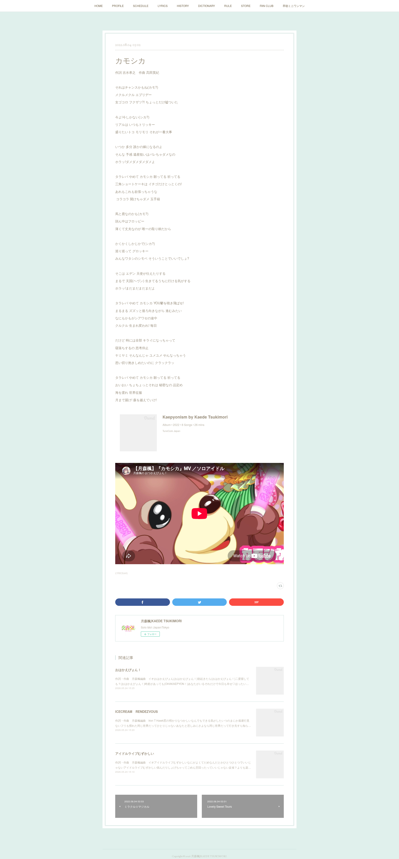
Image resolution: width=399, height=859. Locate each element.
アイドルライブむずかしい (134, 753)
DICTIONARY (206, 6)
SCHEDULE (140, 6)
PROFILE (118, 6)
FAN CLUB (266, 6)
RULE (228, 6)
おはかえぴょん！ (128, 669)
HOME (98, 6)
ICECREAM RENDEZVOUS (136, 711)
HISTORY (183, 6)
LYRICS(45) (121, 573)
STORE (246, 6)
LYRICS (163, 6)
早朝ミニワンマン (294, 6)
